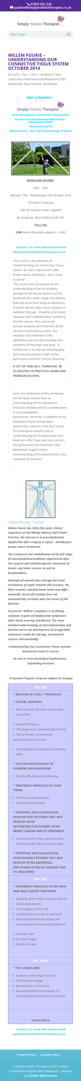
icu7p (15, 74)
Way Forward (32, 84)
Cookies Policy (50, 1055)
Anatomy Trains (50, 74)
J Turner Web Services (42, 1075)
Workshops (50, 84)
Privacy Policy (26, 1055)
